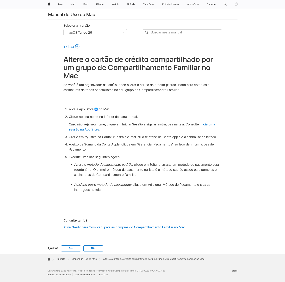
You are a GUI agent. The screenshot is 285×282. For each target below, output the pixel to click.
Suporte (61, 259)
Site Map (103, 274)
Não (93, 248)
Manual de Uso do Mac (71, 14)
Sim (71, 248)
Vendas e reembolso (85, 274)
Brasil (235, 270)
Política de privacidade (59, 274)
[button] (225, 4)
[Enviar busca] (147, 33)
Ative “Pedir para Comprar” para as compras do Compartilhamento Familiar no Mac (124, 227)
